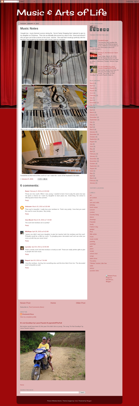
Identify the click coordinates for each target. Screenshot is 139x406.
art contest (93, 197)
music (92, 236)
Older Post (80, 303)
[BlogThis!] (41, 179)
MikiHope (28, 231)
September (93, 120)
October (92, 137)
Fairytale (92, 222)
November (93, 161)
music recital (94, 239)
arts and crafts (94, 202)
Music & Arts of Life (62, 12)
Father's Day (94, 227)
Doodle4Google (103, 40)
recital (92, 251)
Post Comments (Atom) (36, 307)
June (91, 93)
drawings (93, 219)
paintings (93, 244)
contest (92, 212)
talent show (93, 258)
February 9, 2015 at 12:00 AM (39, 191)
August (92, 88)
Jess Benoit (29, 220)
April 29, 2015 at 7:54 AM (39, 260)
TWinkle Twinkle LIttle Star (98, 263)
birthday (92, 205)
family (92, 224)
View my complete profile (28, 317)
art (91, 195)
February (93, 95)
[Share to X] (43, 179)
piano (91, 248)
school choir (94, 253)
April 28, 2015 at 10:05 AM (40, 247)
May (91, 124)
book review (94, 207)
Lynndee (28, 247)
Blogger (89, 401)
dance (92, 217)
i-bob (76, 401)
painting (92, 241)
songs (92, 256)
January (92, 115)
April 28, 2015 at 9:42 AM (40, 231)
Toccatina (93, 261)
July (91, 98)
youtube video (94, 270)
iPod (91, 231)
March (92, 83)
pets (91, 246)
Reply (27, 200)
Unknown (28, 206)
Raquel (27, 260)
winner (92, 268)
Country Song (94, 214)
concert (92, 210)
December (93, 102)
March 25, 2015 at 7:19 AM (42, 220)
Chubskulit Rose (28, 314)
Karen (27, 191)
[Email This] (39, 179)
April (91, 85)
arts (91, 200)
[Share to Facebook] (44, 179)
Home (53, 303)
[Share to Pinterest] (46, 179)
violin (91, 266)
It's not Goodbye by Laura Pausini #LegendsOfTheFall (41, 323)
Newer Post (25, 303)
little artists (93, 234)
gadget (92, 229)
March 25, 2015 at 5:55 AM (41, 206)
